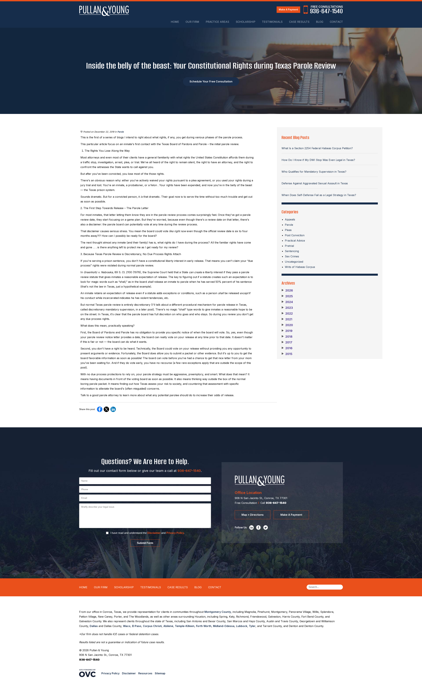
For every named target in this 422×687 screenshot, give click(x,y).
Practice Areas (217, 21)
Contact (336, 21)
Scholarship (245, 21)
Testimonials (272, 21)
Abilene (168, 626)
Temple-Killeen (184, 626)
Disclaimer (154, 533)
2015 (287, 354)
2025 (287, 296)
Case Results (299, 21)
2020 (287, 325)
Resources (145, 673)
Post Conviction (294, 235)
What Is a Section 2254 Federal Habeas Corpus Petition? (317, 148)
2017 (287, 342)
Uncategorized (294, 261)
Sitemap (160, 673)
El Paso (136, 626)
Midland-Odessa (223, 626)
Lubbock (241, 626)
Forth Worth (203, 626)
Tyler (252, 626)
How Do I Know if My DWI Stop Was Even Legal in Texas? (318, 160)
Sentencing (292, 251)
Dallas (94, 626)
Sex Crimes (292, 256)
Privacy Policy (175, 533)
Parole (120, 131)
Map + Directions (252, 514)
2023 (287, 307)
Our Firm (192, 21)
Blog (319, 21)
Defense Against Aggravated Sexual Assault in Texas (315, 183)
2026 (287, 290)
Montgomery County (217, 611)
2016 (287, 348)
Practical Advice (295, 240)
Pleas (288, 230)
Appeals (290, 219)
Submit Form (145, 543)
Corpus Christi (152, 626)
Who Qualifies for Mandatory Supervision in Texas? (314, 171)
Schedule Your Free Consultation (211, 81)
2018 (287, 336)
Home (175, 21)
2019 (287, 331)
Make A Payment (288, 9)
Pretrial (289, 245)
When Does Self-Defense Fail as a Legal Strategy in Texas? (319, 195)
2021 (287, 319)
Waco (126, 626)
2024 (287, 302)
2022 (287, 313)
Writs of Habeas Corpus (300, 267)
